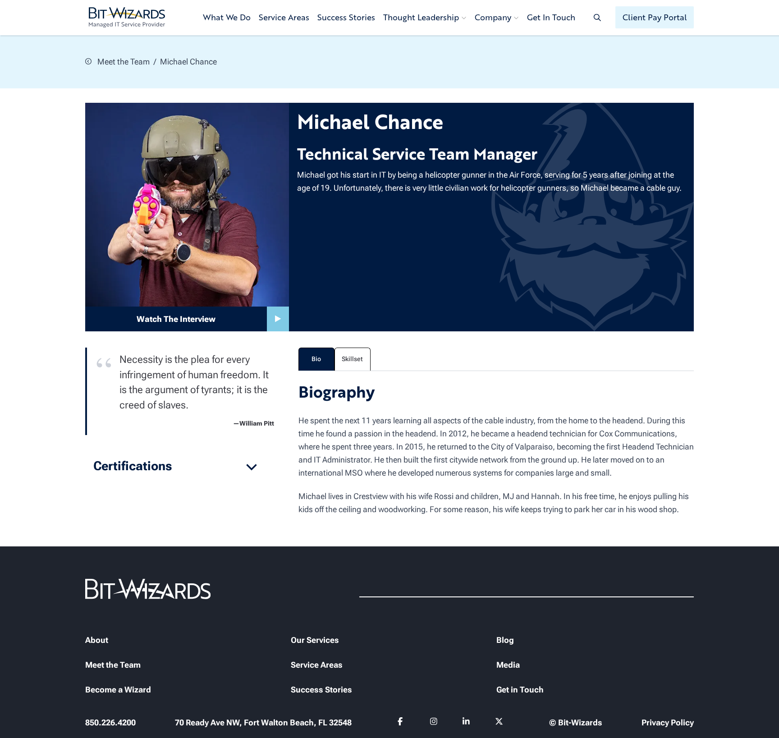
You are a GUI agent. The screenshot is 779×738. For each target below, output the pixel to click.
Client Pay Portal (655, 17)
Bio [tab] (316, 359)
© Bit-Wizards (575, 722)
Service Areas (284, 17)
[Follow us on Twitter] (499, 723)
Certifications (132, 465)
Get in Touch (520, 689)
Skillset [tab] (352, 359)
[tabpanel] (496, 448)
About (96, 640)
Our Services (315, 640)
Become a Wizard (118, 689)
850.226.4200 (110, 722)
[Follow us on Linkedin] (466, 723)
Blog (505, 640)
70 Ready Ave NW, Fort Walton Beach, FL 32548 (263, 722)
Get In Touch (551, 17)
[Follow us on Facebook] (401, 723)
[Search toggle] (597, 17)
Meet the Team (123, 61)
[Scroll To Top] (18, 720)
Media (508, 664)
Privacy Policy (668, 722)
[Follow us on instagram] (434, 723)
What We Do (227, 17)
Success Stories (346, 17)
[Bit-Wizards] (127, 17)
